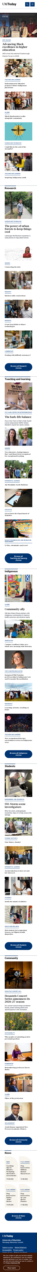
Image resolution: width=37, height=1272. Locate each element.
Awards (7, 263)
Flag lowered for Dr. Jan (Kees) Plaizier (25, 1198)
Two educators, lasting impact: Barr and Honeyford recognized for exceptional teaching (17, 454)
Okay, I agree (11, 1268)
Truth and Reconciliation (13, 671)
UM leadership (10, 1123)
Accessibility (7, 1250)
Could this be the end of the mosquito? (15, 148)
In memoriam (9, 1063)
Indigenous (8, 703)
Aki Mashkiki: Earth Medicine (16, 485)
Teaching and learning (12, 79)
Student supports (11, 838)
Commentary (9, 351)
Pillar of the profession (14, 1098)
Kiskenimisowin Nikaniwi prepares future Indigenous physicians (16, 86)
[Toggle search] (27, 4)
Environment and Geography (14, 799)
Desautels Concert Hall (13, 991)
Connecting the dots (13, 267)
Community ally (15, 609)
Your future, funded (12, 842)
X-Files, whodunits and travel (16, 545)
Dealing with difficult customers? (18, 355)
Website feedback (20, 1252)
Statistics (8, 509)
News (8, 1162)
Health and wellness (12, 926)
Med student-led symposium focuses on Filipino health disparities (16, 932)
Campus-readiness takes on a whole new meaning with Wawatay (18, 645)
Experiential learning (12, 481)
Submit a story (7, 1247)
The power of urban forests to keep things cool (18, 229)
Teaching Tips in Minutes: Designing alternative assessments (11, 1171)
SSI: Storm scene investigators (15, 805)
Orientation (9, 640)
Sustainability (10, 1033)
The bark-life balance (18, 417)
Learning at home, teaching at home (17, 709)
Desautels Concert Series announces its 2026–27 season (17, 998)
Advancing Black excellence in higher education (14, 47)
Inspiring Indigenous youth (15, 178)
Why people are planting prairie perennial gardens (17, 1038)
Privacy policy (18, 1250)
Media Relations (21, 1247)
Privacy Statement (13, 1263)
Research (8, 292)
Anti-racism (6, 40)
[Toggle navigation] (32, 4)
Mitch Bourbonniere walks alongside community (15, 117)
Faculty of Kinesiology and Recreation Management (18, 540)
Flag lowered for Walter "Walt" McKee (11, 1198)
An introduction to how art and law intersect (17, 872)
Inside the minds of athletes (15, 902)
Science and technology (13, 143)
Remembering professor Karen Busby (17, 1069)
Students (8, 897)
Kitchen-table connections (15, 296)
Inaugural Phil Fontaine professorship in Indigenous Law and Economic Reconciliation (18, 677)
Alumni (7, 112)
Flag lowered (25, 1162)
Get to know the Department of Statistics (17, 514)
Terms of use (7, 1252)
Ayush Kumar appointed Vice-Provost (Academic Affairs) (16, 1128)
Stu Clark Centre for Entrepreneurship (18, 412)
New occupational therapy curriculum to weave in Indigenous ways (18, 740)
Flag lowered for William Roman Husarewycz (25, 1170)
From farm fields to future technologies (15, 325)
